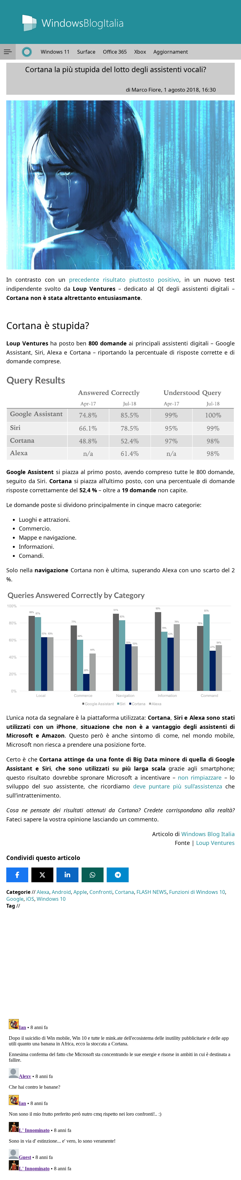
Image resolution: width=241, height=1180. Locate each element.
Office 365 (115, 51)
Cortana (124, 892)
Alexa (43, 892)
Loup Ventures (215, 842)
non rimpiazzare (200, 777)
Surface (86, 51)
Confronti (100, 892)
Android (61, 892)
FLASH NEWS (152, 892)
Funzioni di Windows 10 (197, 892)
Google (15, 898)
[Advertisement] (120, 959)
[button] (8, 52)
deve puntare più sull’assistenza (177, 786)
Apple (80, 892)
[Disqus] (120, 1095)
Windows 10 (51, 898)
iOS (30, 898)
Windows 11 (55, 51)
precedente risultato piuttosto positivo (124, 279)
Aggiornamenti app (176, 51)
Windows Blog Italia (208, 834)
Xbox (140, 51)
